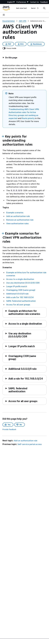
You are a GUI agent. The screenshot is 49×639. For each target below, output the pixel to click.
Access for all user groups (18, 304)
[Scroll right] (37, 8)
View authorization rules (17, 223)
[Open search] (44, 8)
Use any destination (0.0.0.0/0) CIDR (23, 282)
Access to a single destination (20, 279)
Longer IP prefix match (16, 286)
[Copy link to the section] (3, 136)
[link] (38, 21)
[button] (10, 57)
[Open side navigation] (4, 15)
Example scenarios (14, 212)
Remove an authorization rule (19, 220)
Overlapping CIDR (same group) (20, 290)
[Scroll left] (14, 8)
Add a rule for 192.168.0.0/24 (19, 297)
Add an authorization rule (18, 216)
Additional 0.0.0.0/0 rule (17, 293)
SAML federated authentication (21, 301)
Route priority (28, 118)
